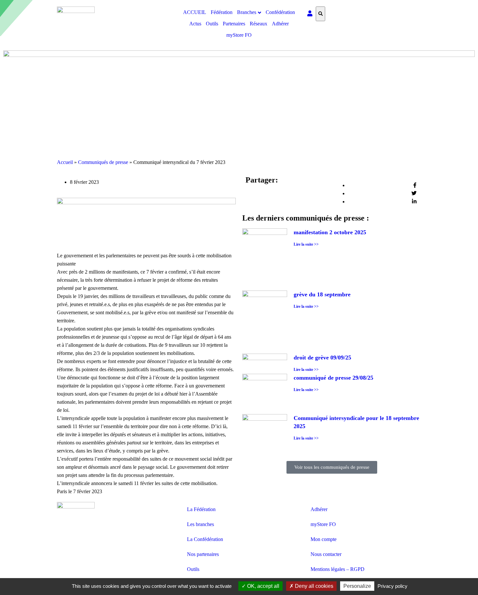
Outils (212, 23)
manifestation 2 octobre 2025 (330, 232)
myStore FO (239, 35)
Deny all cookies (313, 586)
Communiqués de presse (103, 162)
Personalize (357, 586)
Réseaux (258, 23)
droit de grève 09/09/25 (322, 357)
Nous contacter (326, 554)
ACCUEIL (194, 12)
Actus (195, 23)
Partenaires (234, 23)
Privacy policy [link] (392, 586)
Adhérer (280, 23)
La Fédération (201, 509)
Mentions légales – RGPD (338, 569)
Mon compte (324, 539)
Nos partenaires (203, 554)
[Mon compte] (310, 14)
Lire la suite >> (306, 244)
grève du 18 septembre (322, 294)
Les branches (200, 524)
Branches (246, 12)
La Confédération (205, 539)
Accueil (65, 162)
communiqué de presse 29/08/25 (333, 377)
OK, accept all (262, 586)
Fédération (221, 12)
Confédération (280, 12)
